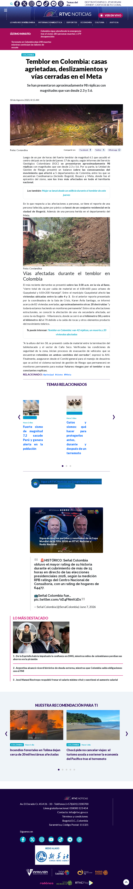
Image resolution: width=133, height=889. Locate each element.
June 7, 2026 (88, 607)
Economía (86, 22)
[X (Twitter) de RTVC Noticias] (32, 839)
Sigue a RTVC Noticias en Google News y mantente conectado (71, 483)
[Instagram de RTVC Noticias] (42, 839)
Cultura (99, 22)
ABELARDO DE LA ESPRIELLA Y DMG (110, 4)
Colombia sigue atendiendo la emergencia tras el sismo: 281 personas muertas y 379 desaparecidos (61, 34)
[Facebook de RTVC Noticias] (23, 839)
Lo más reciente (18, 22)
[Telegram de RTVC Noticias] (70, 839)
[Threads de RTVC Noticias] (79, 840)
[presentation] (19, 416)
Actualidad (74, 413)
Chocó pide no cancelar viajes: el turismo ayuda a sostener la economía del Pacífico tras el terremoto (92, 754)
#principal (48, 374)
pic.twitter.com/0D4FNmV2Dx (57, 599)
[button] (63, 466)
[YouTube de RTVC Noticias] (51, 839)
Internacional (46, 22)
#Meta (67, 374)
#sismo (59, 374)
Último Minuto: (20, 33)
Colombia (29, 22)
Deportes (71, 22)
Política (57, 22)
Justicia (114, 22)
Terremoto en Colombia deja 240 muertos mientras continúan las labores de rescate (31, 44)
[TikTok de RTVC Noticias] (60, 839)
